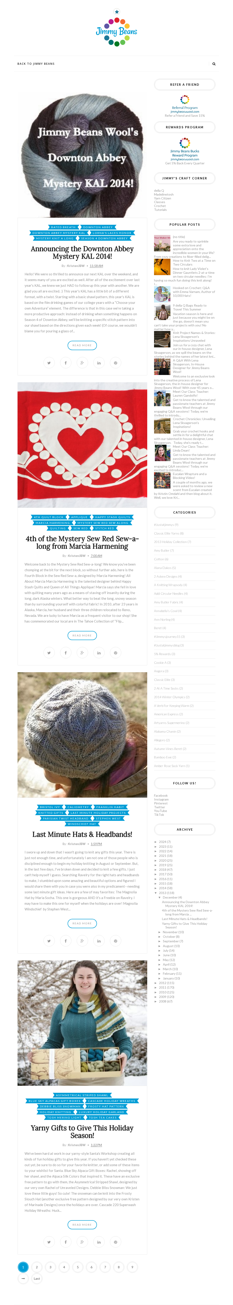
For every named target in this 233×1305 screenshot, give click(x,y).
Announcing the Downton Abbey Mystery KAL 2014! (82, 252)
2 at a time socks (166, 688)
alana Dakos (163, 568)
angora (159, 671)
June (166, 955)
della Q (159, 190)
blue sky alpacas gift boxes (55, 1101)
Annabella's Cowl (165, 611)
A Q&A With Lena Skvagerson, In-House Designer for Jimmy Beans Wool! (191, 366)
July (166, 950)
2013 (163, 893)
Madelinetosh (164, 194)
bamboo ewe (163, 757)
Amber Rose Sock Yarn (169, 766)
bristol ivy (50, 807)
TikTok (159, 815)
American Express (166, 714)
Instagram (161, 799)
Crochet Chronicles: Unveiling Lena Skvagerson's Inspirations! (194, 423)
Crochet (160, 206)
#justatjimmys (164, 525)
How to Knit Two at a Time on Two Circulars (194, 262)
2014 (163, 888)
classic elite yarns (166, 533)
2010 (163, 992)
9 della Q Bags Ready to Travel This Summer (190, 307)
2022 (163, 851)
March (167, 969)
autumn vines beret (168, 749)
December (170, 897)
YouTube (160, 811)
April (166, 964)
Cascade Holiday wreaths (111, 1101)
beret (158, 628)
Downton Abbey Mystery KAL (59, 233)
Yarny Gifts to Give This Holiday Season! (82, 1132)
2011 (163, 987)
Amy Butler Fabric (166, 602)
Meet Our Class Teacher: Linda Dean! (191, 448)
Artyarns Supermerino (169, 723)
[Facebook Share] (65, 362)
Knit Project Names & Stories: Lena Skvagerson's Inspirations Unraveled (194, 336)
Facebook (161, 795)
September (171, 941)
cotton (159, 559)
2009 (163, 997)
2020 (163, 860)
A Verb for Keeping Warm (171, 706)
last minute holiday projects (98, 812)
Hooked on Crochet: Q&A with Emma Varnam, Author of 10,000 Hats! (194, 291)
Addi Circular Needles (168, 593)
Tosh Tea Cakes (103, 1117)
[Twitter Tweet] (49, 362)
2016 (163, 879)
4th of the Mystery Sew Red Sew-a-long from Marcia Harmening (82, 542)
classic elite (162, 680)
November (170, 932)
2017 (163, 874)
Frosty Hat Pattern (106, 1106)
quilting (58, 528)
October (169, 936)
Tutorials (160, 210)
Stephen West (108, 818)
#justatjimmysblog (167, 645)
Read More (82, 345)
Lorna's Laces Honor (112, 233)
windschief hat (82, 824)
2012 (163, 983)
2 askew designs (165, 576)
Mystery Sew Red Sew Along (103, 523)
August (168, 946)
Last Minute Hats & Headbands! (82, 834)
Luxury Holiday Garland (101, 1112)
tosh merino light (64, 1117)
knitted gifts (50, 812)
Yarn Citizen (162, 198)
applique (79, 517)
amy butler (162, 550)
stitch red (104, 528)
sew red (80, 528)
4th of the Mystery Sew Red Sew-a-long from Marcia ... (187, 912)
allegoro (159, 740)
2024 (163, 842)
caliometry (78, 807)
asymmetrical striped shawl (82, 1095)
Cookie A (160, 662)
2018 (163, 869)
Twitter (159, 807)
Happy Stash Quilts (112, 517)
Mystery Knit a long (55, 238)
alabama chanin (165, 731)
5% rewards (162, 654)
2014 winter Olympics (169, 697)
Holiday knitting (55, 1112)
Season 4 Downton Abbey (104, 238)
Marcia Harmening (53, 523)
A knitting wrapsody (168, 585)
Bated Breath (63, 227)
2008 (163, 1001)
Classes (159, 202)
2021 (163, 856)
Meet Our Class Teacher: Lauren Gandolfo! (191, 393)
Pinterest (161, 803)
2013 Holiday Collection (170, 542)
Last (37, 1278)
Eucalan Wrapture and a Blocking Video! (190, 476)
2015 (163, 883)
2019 (163, 865)
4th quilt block (49, 517)
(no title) (179, 237)
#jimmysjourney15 (167, 636)
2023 (163, 846)
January (169, 978)
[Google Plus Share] (82, 362)
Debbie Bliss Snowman (60, 1106)
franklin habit (110, 807)
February (169, 973)
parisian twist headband (66, 818)
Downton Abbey (98, 227)
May (166, 960)
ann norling (162, 619)
